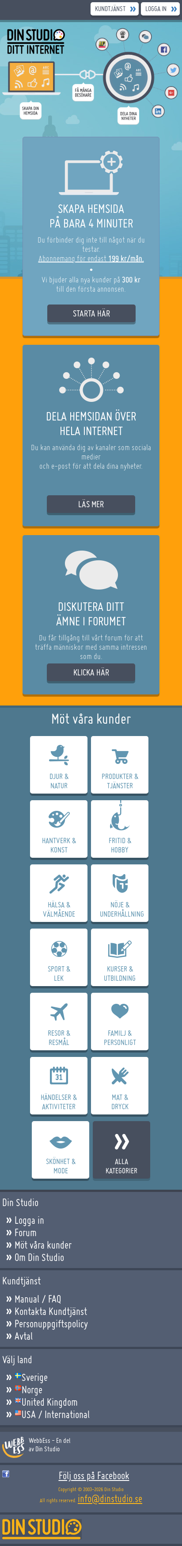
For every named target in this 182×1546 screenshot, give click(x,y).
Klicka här (91, 672)
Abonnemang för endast (91, 258)
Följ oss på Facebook (94, 1475)
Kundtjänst (110, 8)
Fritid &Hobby (120, 845)
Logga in (156, 8)
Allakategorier (121, 1166)
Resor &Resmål (59, 1037)
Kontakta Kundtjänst (51, 1311)
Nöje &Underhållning (122, 909)
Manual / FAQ (38, 1299)
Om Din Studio (39, 1257)
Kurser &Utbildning (120, 973)
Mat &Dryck (120, 1101)
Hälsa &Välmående (59, 909)
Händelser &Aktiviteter (59, 1101)
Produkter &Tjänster (120, 780)
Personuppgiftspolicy (51, 1324)
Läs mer (91, 504)
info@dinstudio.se (110, 1498)
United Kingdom (50, 1402)
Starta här (91, 313)
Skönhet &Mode (61, 1166)
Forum (26, 1232)
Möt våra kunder (43, 1245)
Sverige (35, 1377)
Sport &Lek (59, 973)
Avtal (24, 1336)
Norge (32, 1390)
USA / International (56, 1414)
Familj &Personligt (120, 1037)
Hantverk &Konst (59, 845)
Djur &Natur (58, 780)
